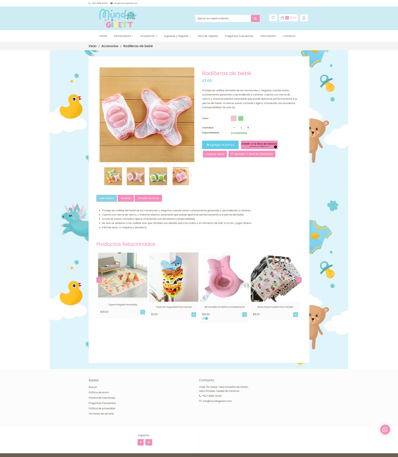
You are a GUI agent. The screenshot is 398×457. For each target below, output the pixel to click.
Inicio (93, 46)
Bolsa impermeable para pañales (275, 307)
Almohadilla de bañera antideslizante (224, 307)
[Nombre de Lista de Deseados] (273, 17)
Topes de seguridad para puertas (174, 307)
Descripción (106, 198)
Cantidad (207, 127)
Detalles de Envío (148, 198)
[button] (259, 145)
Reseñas (126, 198)
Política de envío (99, 392)
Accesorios (109, 46)
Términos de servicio (101, 413)
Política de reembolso (102, 398)
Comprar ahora (214, 154)
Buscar (93, 387)
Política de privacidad (102, 408)
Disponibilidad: (211, 132)
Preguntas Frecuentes (102, 403)
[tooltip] (275, 147)
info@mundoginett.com (126, 3)
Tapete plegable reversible (122, 304)
